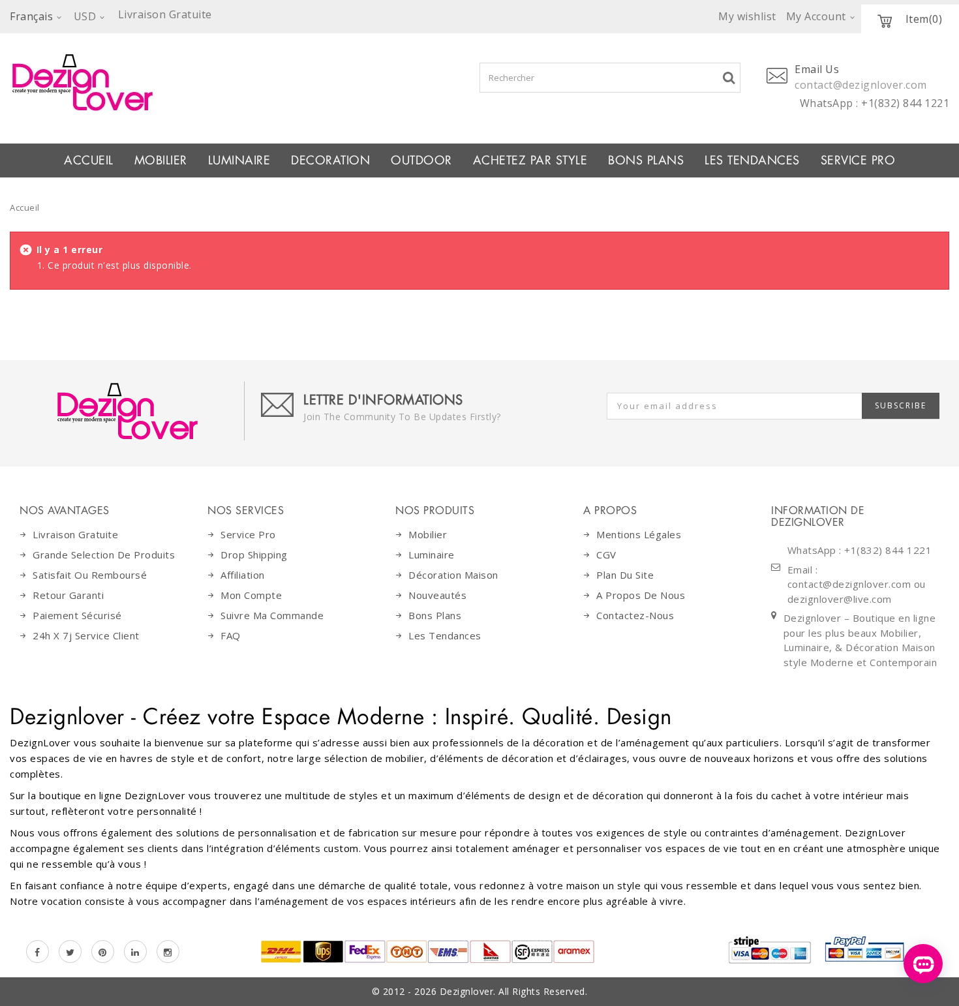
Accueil (89, 160)
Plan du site (625, 574)
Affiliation (243, 574)
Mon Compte (251, 595)
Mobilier (427, 534)
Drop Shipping (254, 554)
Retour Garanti (68, 595)
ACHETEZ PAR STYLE (530, 160)
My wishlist (747, 16)
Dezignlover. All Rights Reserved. (514, 991)
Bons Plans (646, 160)
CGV (606, 554)
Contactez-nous (635, 615)
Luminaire (239, 160)
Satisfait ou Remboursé (90, 574)
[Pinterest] (102, 951)
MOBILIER (160, 160)
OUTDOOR (421, 160)
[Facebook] (37, 951)
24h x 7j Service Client (86, 635)
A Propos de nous (640, 595)
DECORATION (330, 160)
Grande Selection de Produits (104, 554)
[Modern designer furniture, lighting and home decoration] (200, 82)
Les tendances (752, 160)
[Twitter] (70, 951)
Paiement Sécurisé (77, 615)
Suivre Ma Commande (272, 615)
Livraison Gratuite (75, 534)
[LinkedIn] (135, 951)
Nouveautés (437, 595)
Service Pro (858, 160)
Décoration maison (453, 574)
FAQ (231, 635)
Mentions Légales (638, 534)
